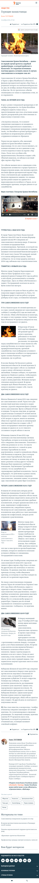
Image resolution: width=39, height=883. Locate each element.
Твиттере (21, 785)
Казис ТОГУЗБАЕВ (7, 16)
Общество (5, 8)
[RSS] (29, 860)
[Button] (14, 24)
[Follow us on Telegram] (16, 860)
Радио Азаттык (10, 201)
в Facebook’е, (13, 785)
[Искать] (27, 880)
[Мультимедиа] (12, 880)
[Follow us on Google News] (25, 860)
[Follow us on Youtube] (3, 860)
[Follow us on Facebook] (12, 860)
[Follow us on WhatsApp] (20, 860)
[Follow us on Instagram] (7, 860)
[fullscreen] (36, 215)
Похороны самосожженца (13, 199)
